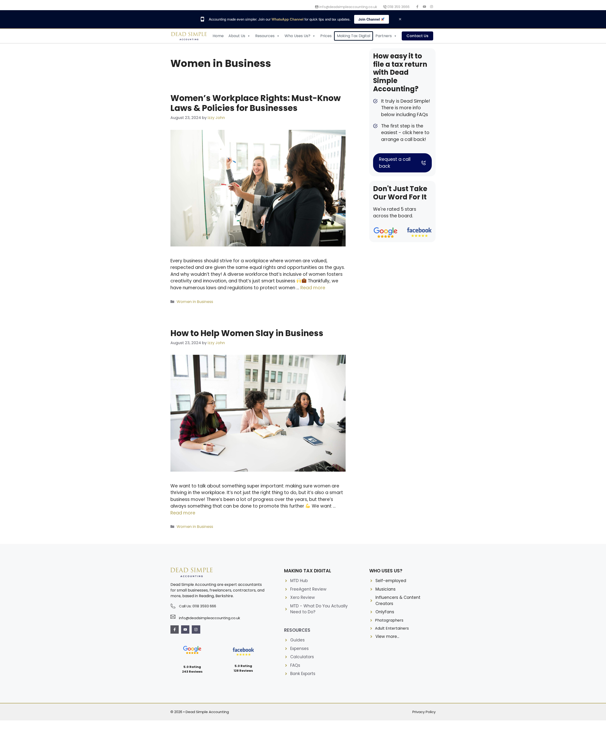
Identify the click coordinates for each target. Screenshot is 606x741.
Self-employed (390, 580)
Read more (312, 288)
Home (218, 36)
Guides (297, 640)
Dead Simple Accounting (207, 711)
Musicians (385, 589)
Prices (326, 36)
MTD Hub (299, 580)
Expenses (299, 648)
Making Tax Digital (353, 36)
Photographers (389, 620)
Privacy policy (424, 711)
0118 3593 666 (204, 606)
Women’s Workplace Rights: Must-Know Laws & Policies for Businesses (255, 103)
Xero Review (302, 597)
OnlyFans (384, 612)
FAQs (295, 665)
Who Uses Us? (297, 36)
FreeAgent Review (308, 589)
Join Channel (369, 19)
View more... (387, 636)
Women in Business (195, 301)
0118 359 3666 (398, 6)
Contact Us (417, 36)
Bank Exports (302, 673)
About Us (236, 36)
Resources (265, 36)
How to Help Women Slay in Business (246, 333)
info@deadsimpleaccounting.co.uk (348, 6)
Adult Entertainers (392, 628)
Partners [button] (383, 36)
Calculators (302, 657)
